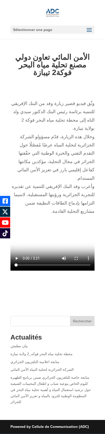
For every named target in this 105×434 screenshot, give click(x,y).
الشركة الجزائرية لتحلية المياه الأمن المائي (42, 369)
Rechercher (82, 321)
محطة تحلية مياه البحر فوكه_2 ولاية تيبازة (41, 354)
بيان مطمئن (19, 346)
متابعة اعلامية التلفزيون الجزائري (34, 362)
